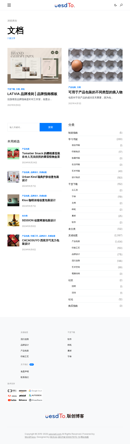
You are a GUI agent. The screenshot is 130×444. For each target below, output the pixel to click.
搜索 (50, 127)
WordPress (30, 437)
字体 (74, 196)
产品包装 (72, 87)
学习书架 (73, 139)
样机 (23, 89)
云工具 (75, 190)
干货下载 (11, 89)
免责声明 (25, 371)
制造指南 (73, 132)
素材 (74, 215)
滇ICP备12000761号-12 (69, 437)
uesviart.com (55, 434)
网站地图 (85, 437)
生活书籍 (76, 164)
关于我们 (27, 364)
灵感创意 (43, 172)
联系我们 (25, 377)
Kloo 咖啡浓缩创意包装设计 (39, 200)
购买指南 (73, 305)
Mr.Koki (53, 437)
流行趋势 (76, 260)
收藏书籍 (76, 158)
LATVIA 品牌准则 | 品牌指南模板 (32, 94)
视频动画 (76, 273)
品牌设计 (34, 172)
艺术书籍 (76, 171)
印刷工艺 (34, 236)
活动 (74, 292)
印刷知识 (76, 151)
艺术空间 (76, 267)
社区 (70, 280)
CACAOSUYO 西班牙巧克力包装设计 (40, 242)
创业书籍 (76, 145)
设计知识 (76, 177)
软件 (74, 222)
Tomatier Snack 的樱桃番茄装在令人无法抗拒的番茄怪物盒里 (41, 155)
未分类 (25, 216)
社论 (70, 299)
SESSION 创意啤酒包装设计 (39, 220)
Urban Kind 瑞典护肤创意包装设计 (40, 178)
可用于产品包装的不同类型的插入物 (95, 92)
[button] (9, 5)
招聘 (74, 286)
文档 (18, 89)
